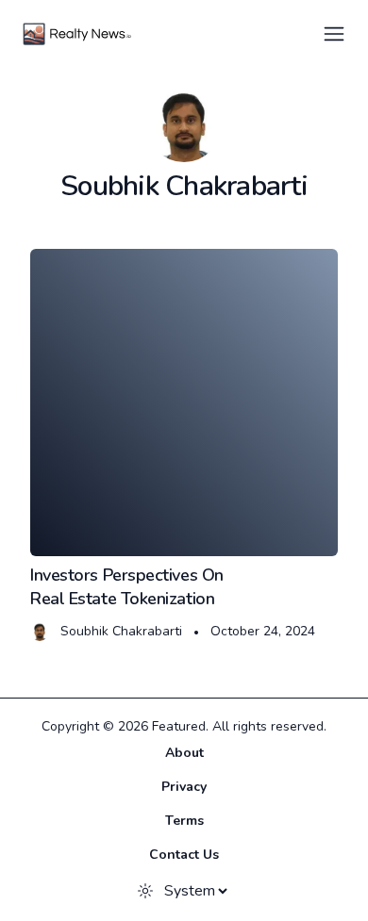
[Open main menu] (334, 34)
